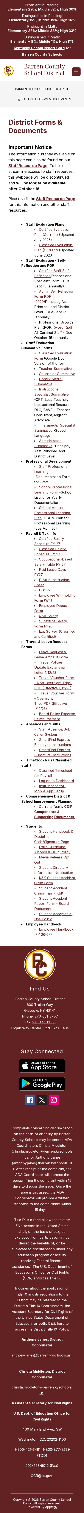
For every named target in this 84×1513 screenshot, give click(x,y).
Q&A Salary (48, 616)
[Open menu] (76, 71)
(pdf (69, 327)
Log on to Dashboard (56, 781)
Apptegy (51, 1507)
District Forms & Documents (47, 99)
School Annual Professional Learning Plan (52, 513)
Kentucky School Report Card (39, 48)
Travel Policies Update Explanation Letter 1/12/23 (50, 667)
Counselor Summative (57, 374)
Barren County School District (42, 89)
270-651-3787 (46, 1016)
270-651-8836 (44, 1022)
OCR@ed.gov (41, 1476)
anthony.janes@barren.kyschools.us (41, 1355)
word (59, 327)
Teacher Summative (55, 368)
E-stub (44, 590)
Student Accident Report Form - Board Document (52, 903)
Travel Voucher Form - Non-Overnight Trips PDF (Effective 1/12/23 (54, 683)
